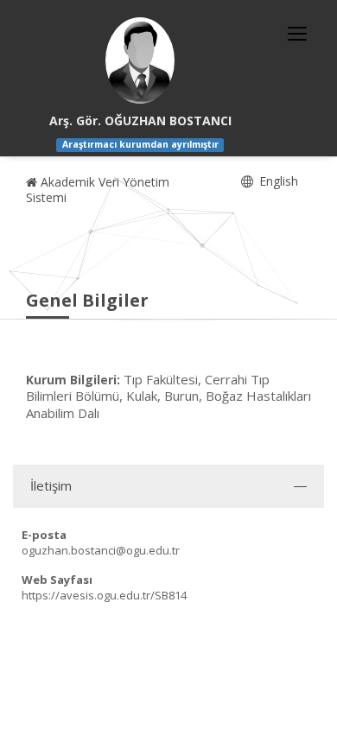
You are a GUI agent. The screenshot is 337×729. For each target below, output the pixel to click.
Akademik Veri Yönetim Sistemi (97, 190)
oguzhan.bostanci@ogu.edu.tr (101, 550)
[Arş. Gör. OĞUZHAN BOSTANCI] (140, 60)
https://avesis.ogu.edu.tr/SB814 (104, 595)
